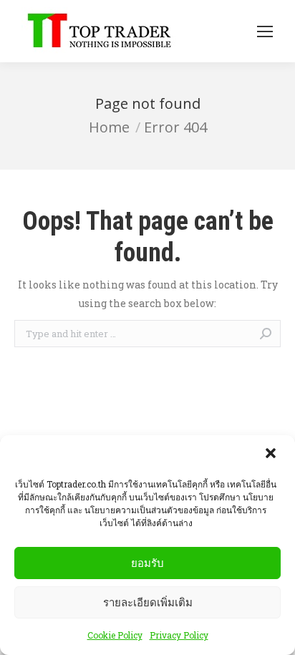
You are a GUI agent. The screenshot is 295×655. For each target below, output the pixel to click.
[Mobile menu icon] (265, 31)
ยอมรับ (147, 563)
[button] (272, 454)
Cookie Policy (114, 635)
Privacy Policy (179, 635)
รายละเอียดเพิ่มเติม (148, 602)
